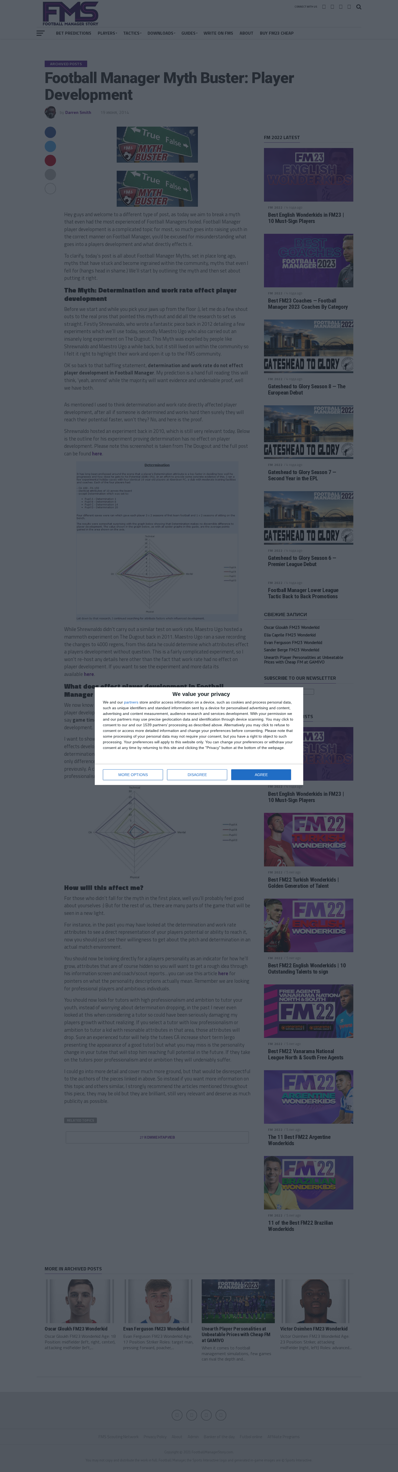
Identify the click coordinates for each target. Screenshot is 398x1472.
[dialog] (199, 736)
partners (131, 702)
